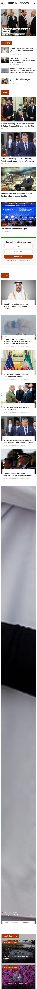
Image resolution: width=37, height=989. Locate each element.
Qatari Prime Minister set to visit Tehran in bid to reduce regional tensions (21, 50)
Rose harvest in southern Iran (15, 984)
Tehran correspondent (9, 34)
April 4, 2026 (25, 478)
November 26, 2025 (7, 198)
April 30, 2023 (8, 986)
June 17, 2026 (15, 83)
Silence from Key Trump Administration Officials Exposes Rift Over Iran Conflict (23, 60)
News (4, 154)
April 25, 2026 (26, 412)
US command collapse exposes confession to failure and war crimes (17, 475)
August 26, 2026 (16, 54)
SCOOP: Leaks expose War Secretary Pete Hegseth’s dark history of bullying (18, 442)
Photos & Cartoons (10, 912)
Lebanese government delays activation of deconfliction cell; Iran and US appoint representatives (23, 70)
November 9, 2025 (7, 231)
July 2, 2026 (14, 75)
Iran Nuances (18, 3)
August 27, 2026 (21, 34)
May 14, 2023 (7, 961)
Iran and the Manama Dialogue (14, 229)
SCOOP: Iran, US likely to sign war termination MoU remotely (16, 375)
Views (4, 26)
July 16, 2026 (15, 64)
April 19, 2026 (6, 163)
